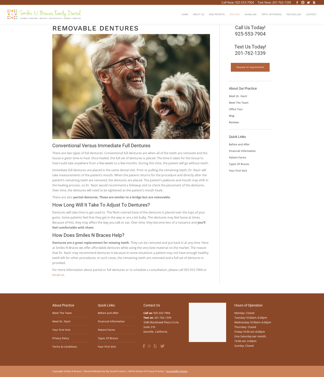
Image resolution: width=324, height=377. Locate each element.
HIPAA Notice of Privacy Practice (146, 371)
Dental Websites (93, 371)
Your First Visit (61, 330)
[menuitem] (185, 14)
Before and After (108, 313)
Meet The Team (62, 313)
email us (58, 275)
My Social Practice (115, 371)
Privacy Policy (60, 338)
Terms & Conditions (64, 346)
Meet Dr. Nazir (61, 321)
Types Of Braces (108, 338)
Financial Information (111, 321)
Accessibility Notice (177, 371)
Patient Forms (106, 330)
